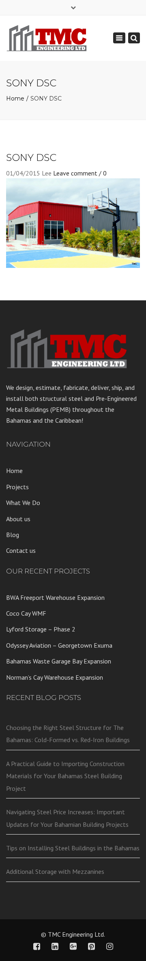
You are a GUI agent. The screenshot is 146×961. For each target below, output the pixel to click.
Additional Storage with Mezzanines (55, 871)
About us (18, 519)
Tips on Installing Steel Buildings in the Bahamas (73, 848)
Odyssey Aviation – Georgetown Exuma (59, 645)
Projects (17, 487)
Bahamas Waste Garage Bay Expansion (58, 661)
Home (15, 98)
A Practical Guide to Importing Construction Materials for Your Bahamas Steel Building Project (65, 776)
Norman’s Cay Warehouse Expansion (54, 677)
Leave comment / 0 (80, 173)
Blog (12, 535)
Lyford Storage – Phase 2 (40, 629)
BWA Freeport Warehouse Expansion (55, 597)
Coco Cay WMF (26, 613)
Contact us (21, 550)
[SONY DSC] (73, 222)
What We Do (23, 503)
